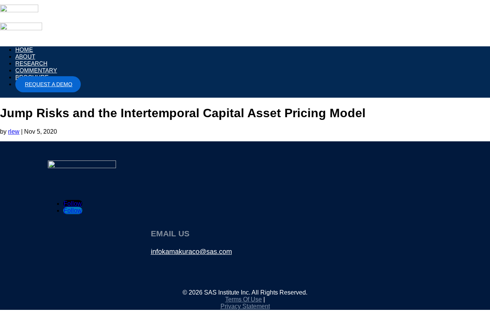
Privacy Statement (245, 306)
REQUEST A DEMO (48, 84)
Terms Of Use (243, 299)
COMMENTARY (36, 70)
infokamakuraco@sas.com (191, 251)
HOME (24, 49)
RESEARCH (31, 63)
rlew (14, 131)
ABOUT (25, 56)
